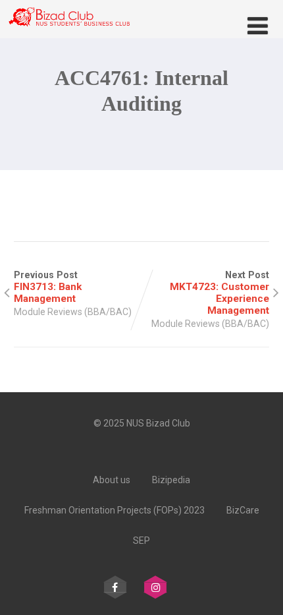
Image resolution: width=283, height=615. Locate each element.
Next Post (219, 293)
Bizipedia (171, 480)
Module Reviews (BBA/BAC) (73, 312)
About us (111, 480)
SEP (141, 540)
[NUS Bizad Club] (68, 32)
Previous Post (48, 287)
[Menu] (257, 26)
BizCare (242, 510)
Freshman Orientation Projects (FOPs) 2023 (114, 510)
